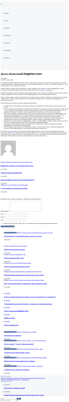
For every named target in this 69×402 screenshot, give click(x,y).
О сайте (6, 20)
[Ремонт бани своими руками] (15, 246)
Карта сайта (7, 50)
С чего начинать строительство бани (14, 188)
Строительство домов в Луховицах (16, 370)
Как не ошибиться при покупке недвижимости (17, 180)
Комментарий (5, 211)
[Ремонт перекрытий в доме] (15, 254)
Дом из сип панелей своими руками (17, 267)
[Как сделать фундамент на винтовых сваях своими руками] (24, 280)
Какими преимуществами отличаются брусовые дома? (24, 275)
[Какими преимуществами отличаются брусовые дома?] (23, 271)
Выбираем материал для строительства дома (17, 166)
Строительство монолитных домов (16, 353)
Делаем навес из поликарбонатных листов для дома (23, 236)
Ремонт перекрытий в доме (14, 258)
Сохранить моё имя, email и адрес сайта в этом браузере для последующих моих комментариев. (30, 223)
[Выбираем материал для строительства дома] (16, 162)
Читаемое (7, 28)
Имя (2, 214)
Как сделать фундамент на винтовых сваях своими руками (25, 283)
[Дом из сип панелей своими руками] (17, 263)
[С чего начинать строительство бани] (14, 185)
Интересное (7, 35)
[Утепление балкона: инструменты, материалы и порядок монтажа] (23, 378)
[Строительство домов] (1, 4)
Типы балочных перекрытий (11, 173)
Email (3, 217)
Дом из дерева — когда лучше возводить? (19, 344)
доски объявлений (13, 131)
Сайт (2, 220)
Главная (6, 13)
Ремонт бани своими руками (14, 249)
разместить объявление (46, 90)
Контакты (7, 57)
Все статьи (7, 43)
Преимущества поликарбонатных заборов (19, 361)
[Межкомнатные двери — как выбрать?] (15, 379)
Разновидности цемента (12, 335)
